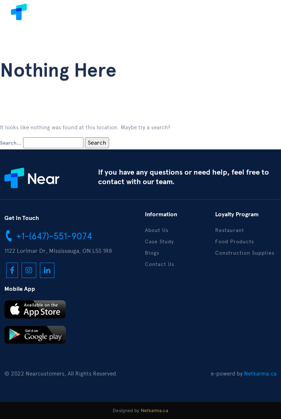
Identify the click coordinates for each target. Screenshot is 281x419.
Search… (11, 143)
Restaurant (229, 230)
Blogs (152, 253)
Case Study (159, 242)
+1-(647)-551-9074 (53, 236)
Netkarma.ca (260, 373)
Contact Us (159, 264)
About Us (156, 230)
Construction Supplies (244, 253)
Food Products (234, 242)
